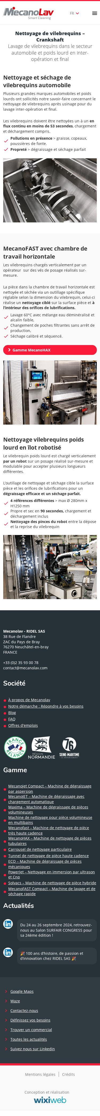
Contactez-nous (24, 1010)
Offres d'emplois (23, 725)
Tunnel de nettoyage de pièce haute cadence (48, 855)
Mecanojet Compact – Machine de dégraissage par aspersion (49, 788)
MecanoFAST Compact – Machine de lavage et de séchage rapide (51, 891)
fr (75, 13)
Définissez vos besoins (30, 1020)
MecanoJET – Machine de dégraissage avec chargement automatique (46, 799)
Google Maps (22, 991)
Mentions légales (40, 1074)
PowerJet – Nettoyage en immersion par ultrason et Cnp (51, 874)
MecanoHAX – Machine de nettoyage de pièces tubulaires (49, 841)
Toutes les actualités (28, 1039)
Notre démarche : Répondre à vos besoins (45, 706)
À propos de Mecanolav (29, 699)
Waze (15, 1000)
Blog (12, 712)
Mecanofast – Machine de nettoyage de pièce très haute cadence (48, 830)
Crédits (68, 1074)
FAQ (11, 718)
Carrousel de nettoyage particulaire (40, 849)
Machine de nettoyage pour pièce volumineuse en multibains (50, 820)
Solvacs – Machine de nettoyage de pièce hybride (52, 882)
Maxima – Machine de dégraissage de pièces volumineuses (48, 809)
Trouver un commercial (31, 1029)
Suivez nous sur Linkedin (32, 1048)
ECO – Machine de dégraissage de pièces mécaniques (45, 864)
